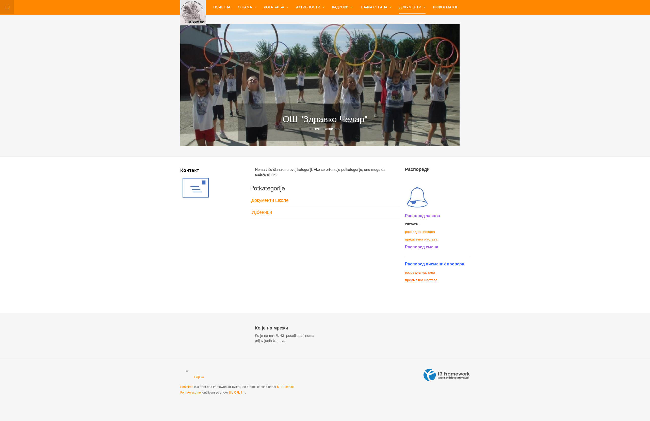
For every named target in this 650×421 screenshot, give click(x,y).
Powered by (447, 375)
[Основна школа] (193, 7)
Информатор (445, 6)
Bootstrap (186, 386)
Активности (308, 6)
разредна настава (420, 231)
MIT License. (286, 386)
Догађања (274, 6)
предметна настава (421, 239)
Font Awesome (190, 392)
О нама (245, 6)
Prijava (199, 377)
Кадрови (341, 6)
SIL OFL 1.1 (237, 392)
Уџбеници (261, 211)
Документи (410, 6)
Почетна (221, 6)
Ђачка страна (374, 6)
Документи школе (270, 200)
